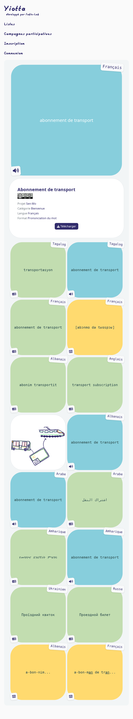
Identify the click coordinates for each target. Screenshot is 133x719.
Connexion (13, 53)
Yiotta (15, 8)
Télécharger (68, 226)
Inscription (14, 43)
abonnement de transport (81, 94)
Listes (9, 24)
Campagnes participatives (28, 33)
